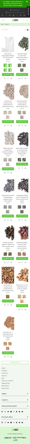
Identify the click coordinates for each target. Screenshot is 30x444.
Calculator (4, 371)
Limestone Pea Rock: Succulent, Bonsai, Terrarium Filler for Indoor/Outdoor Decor (22, 104)
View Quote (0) (28, 11)
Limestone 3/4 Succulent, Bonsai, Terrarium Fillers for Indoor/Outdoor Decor (8, 104)
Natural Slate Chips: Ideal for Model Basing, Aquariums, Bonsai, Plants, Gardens (8, 198)
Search (3, 368)
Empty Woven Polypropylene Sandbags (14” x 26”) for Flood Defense (8, 56)
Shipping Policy (6, 383)
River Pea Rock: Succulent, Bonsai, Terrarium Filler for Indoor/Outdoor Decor (8, 288)
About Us (4, 376)
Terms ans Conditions (7, 381)
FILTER (6, 30)
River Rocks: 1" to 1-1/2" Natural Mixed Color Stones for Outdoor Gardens (22, 288)
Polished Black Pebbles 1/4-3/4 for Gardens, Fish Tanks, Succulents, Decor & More (22, 198)
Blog (3, 378)
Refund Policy (5, 386)
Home (2, 24)
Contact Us (5, 373)
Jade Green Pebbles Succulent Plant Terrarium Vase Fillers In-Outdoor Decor (22, 56)
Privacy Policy (5, 388)
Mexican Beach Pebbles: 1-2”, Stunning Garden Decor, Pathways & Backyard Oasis (22, 151)
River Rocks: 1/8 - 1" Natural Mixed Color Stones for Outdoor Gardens (8, 335)
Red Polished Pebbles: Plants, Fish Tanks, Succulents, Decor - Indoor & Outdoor (22, 245)
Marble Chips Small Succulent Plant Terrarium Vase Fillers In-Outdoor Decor (8, 151)
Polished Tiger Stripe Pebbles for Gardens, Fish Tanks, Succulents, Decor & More (8, 245)
